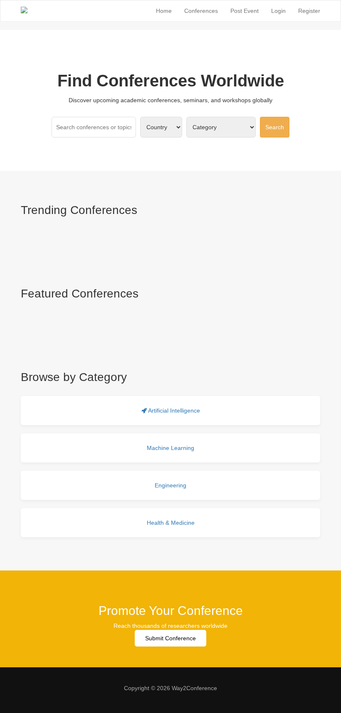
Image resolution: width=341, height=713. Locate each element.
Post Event (244, 10)
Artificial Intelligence (173, 410)
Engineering (170, 485)
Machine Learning (170, 448)
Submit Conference (170, 638)
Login (278, 10)
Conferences (201, 10)
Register (309, 10)
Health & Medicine (171, 522)
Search (274, 127)
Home (164, 10)
